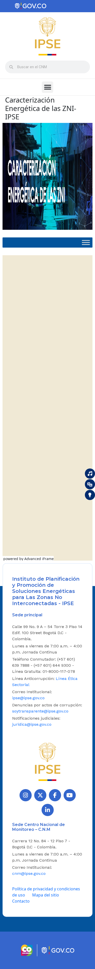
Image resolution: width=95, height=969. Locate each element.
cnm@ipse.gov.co (29, 873)
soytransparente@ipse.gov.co (40, 711)
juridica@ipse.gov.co (31, 724)
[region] (47, 176)
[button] (47, 87)
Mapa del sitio (45, 895)
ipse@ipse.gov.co (28, 697)
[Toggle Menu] (86, 242)
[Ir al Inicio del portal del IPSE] (47, 761)
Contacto (21, 901)
